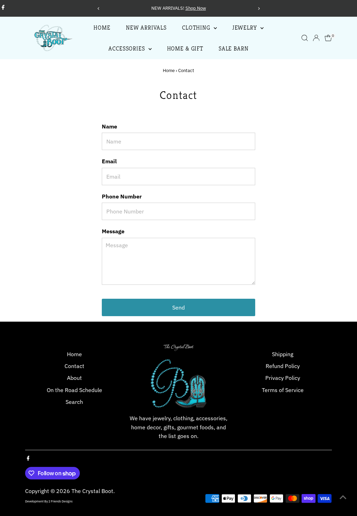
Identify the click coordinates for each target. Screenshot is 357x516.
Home (101, 27)
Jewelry (245, 27)
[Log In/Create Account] (316, 38)
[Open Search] (305, 38)
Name (109, 126)
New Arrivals (146, 27)
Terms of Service (283, 389)
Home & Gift (185, 48)
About (74, 377)
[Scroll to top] (343, 497)
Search (74, 401)
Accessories (127, 48)
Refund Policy (283, 365)
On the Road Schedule (74, 389)
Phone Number (122, 196)
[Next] (258, 8)
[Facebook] (3, 8)
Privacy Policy (282, 377)
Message (113, 231)
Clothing (197, 27)
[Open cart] (328, 38)
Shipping (282, 354)
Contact (74, 365)
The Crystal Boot (92, 490)
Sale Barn (234, 48)
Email (109, 161)
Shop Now (108, 8)
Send (178, 307)
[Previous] (98, 8)
